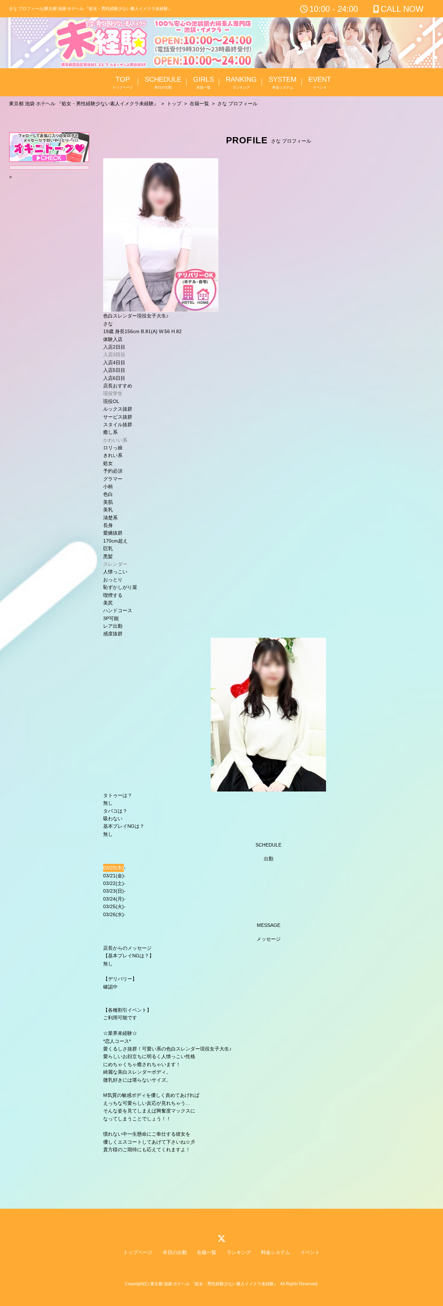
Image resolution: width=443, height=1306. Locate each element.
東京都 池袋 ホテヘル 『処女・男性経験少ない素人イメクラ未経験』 (214, 1283)
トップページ (137, 1252)
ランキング (239, 1252)
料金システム (275, 1252)
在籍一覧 (206, 1252)
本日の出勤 (175, 1252)
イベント (310, 1252)
